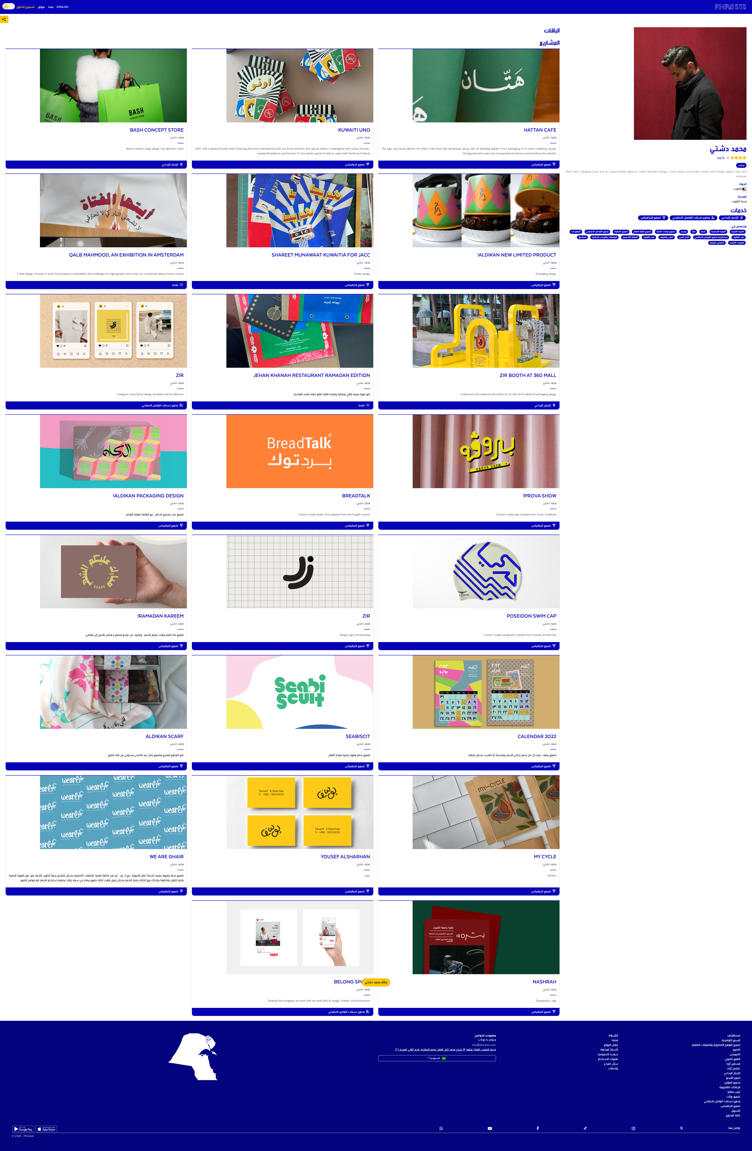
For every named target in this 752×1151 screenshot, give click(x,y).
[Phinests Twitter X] (681, 1129)
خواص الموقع (611, 1045)
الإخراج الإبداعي (732, 1073)
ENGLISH (62, 7)
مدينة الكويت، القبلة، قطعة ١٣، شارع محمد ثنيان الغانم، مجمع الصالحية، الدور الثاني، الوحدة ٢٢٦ (445, 1049)
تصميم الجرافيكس (730, 1106)
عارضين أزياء (733, 1068)
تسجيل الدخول (25, 7)
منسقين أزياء (733, 1063)
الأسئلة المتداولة (609, 1049)
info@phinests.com (484, 1045)
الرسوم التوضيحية (731, 1040)
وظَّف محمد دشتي (376, 982)
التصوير (736, 1049)
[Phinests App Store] (46, 1129)
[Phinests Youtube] (490, 1129)
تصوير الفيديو (733, 1078)
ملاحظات (613, 1068)
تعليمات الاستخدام (608, 1059)
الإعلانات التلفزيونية (729, 1087)
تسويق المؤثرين (732, 1082)
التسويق (736, 1110)
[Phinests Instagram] (633, 1129)
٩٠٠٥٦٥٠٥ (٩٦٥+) (487, 1040)
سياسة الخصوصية (608, 1054)
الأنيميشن (735, 1054)
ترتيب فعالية (733, 1092)
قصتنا (615, 1040)
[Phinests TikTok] (585, 1129)
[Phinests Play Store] (23, 1129)
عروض (41, 7)
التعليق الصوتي (732, 1059)
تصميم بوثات (733, 1096)
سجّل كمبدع (611, 1063)
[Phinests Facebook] (538, 1129)
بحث (50, 7)
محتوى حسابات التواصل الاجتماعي (722, 1101)
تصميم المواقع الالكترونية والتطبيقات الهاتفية (716, 1045)
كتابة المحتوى (733, 1115)
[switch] (8, 6)
